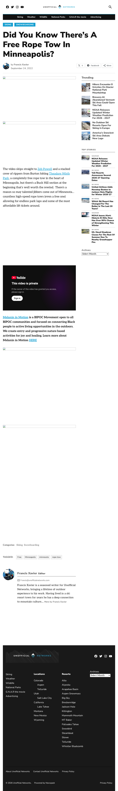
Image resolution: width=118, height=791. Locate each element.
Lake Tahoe (43, 706)
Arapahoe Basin (70, 689)
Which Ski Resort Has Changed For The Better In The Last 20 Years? (102, 205)
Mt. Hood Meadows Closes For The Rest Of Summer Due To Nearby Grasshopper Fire (103, 237)
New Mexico (40, 715)
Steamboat (67, 733)
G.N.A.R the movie (77, 17)
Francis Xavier (21, 64)
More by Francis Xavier (55, 601)
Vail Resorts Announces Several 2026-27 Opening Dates (101, 176)
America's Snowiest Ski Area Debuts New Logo (103, 136)
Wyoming (39, 720)
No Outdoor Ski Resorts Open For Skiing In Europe (101, 125)
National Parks (58, 17)
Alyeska (66, 684)
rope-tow (56, 557)
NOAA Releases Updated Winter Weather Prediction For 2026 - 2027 (102, 114)
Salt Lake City (44, 698)
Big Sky (66, 698)
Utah (36, 693)
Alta (64, 680)
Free (19, 557)
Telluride (42, 689)
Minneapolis (30, 557)
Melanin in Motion (15, 317)
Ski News (95, 170)
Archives (86, 250)
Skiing (20, 17)
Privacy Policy (68, 771)
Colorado (38, 680)
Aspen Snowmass (71, 693)
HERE (33, 340)
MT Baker (67, 720)
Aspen (40, 684)
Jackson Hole (68, 706)
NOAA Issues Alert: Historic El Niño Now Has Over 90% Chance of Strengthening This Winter (103, 220)
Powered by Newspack (44, 783)
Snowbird (67, 728)
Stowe (65, 737)
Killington (67, 711)
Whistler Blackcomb (72, 746)
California (39, 702)
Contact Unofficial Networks (46, 771)
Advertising (95, 17)
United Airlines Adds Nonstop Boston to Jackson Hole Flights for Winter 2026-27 (102, 191)
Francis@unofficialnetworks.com (35, 580)
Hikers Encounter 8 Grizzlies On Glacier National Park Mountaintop (103, 88)
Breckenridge (69, 702)
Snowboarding (25, 24)
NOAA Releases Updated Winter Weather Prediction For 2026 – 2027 (101, 162)
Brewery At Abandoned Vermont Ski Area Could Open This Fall (103, 101)
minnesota (44, 557)
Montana (38, 711)
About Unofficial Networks (18, 771)
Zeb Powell (45, 169)
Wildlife (43, 17)
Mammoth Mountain (72, 715)
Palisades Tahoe (70, 724)
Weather (31, 17)
